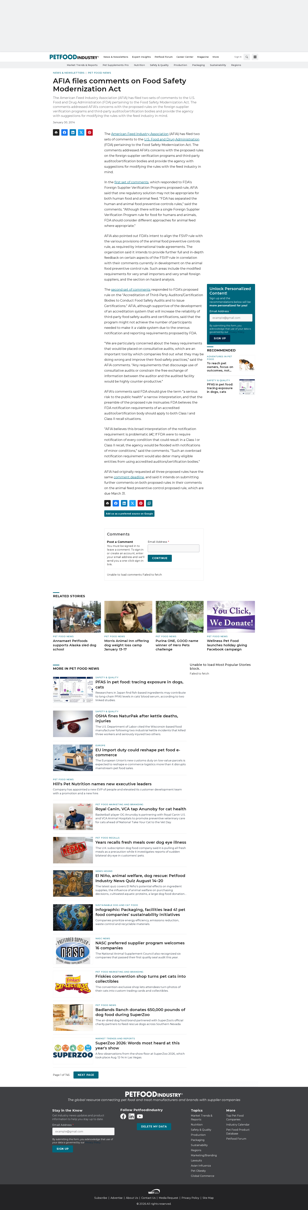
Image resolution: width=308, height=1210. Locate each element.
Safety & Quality (218, 380)
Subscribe (100, 1197)
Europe (100, 745)
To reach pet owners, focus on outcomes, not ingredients (220, 366)
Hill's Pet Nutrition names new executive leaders (102, 784)
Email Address (158, 542)
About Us (132, 1197)
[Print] (56, 132)
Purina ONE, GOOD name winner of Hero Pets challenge (177, 645)
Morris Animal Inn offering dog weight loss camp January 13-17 (126, 645)
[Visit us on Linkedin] (131, 1116)
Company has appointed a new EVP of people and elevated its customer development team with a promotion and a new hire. (117, 791)
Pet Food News (99, 72)
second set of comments (130, 289)
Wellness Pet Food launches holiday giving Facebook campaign (227, 645)
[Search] (247, 57)
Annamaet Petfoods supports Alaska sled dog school (74, 645)
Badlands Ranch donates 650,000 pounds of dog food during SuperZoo (140, 1012)
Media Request (168, 1197)
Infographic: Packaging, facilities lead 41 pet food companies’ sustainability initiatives (140, 912)
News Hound (103, 871)
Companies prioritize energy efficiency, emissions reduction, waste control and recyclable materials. (137, 922)
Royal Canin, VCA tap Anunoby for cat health (140, 809)
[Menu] (255, 57)
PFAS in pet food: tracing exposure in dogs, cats (220, 388)
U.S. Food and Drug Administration (171, 139)
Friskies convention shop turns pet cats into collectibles (140, 979)
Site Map (208, 1197)
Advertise (117, 1197)
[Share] (64, 132)
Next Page (86, 1074)
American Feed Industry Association (140, 134)
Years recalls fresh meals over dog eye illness (140, 842)
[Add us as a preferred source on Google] (149, 503)
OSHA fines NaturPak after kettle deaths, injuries (136, 718)
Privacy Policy (190, 1197)
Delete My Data (154, 1126)
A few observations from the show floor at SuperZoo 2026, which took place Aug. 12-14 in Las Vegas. (140, 1055)
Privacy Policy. (237, 332)
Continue (159, 558)
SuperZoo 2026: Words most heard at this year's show (137, 1045)
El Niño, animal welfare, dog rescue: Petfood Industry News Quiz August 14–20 (140, 878)
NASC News (102, 938)
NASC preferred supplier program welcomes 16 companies (140, 945)
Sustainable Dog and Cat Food (116, 905)
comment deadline (129, 477)
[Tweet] (81, 132)
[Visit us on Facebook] (123, 1116)
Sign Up (220, 338)
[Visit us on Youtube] (140, 1116)
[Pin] (89, 132)
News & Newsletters (68, 72)
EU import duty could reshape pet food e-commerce (137, 752)
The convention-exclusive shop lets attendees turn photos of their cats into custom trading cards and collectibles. (138, 988)
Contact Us (148, 1197)
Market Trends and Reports (115, 1038)
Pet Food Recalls (107, 837)
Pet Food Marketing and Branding (119, 804)
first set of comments (131, 182)
